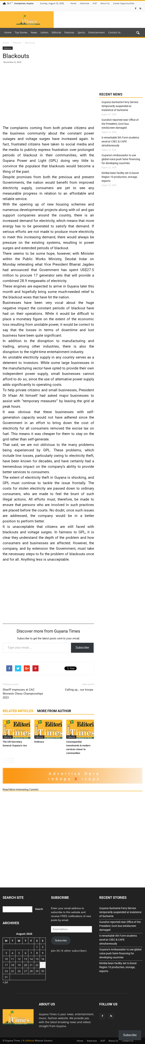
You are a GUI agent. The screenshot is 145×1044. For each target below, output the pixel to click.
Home (73, 3)
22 (37, 965)
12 (19, 959)
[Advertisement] (48, 94)
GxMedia (29, 1040)
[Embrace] (48, 729)
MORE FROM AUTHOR (54, 711)
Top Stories (21, 32)
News (34, 32)
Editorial (56, 32)
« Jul (5, 982)
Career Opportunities (123, 3)
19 (19, 965)
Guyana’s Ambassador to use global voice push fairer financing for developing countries (121, 159)
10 (6, 959)
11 (12, 959)
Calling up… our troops (79, 689)
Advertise (84, 3)
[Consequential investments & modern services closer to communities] (80, 729)
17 (6, 965)
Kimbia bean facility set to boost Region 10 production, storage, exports (120, 176)
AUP (95, 3)
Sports (81, 32)
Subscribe (82, 647)
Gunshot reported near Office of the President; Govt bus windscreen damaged (120, 123)
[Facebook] (135, 8)
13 (25, 959)
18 (12, 965)
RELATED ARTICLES (18, 711)
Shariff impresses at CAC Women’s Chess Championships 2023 (23, 693)
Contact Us (114, 32)
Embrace (39, 741)
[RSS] (140, 8)
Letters (44, 32)
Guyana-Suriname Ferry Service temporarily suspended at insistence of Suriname (120, 106)
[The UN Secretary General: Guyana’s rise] (16, 729)
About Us (105, 3)
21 (31, 965)
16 (42, 959)
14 (31, 959)
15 (37, 959)
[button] (137, 32)
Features (69, 32)
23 (42, 965)
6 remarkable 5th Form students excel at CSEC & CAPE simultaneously (120, 141)
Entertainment (96, 32)
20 (25, 965)
